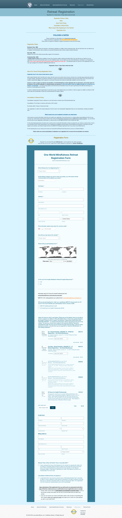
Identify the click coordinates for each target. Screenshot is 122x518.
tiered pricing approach (70, 38)
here (34, 62)
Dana (39, 80)
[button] (45, 5)
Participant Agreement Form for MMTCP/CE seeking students (72, 118)
